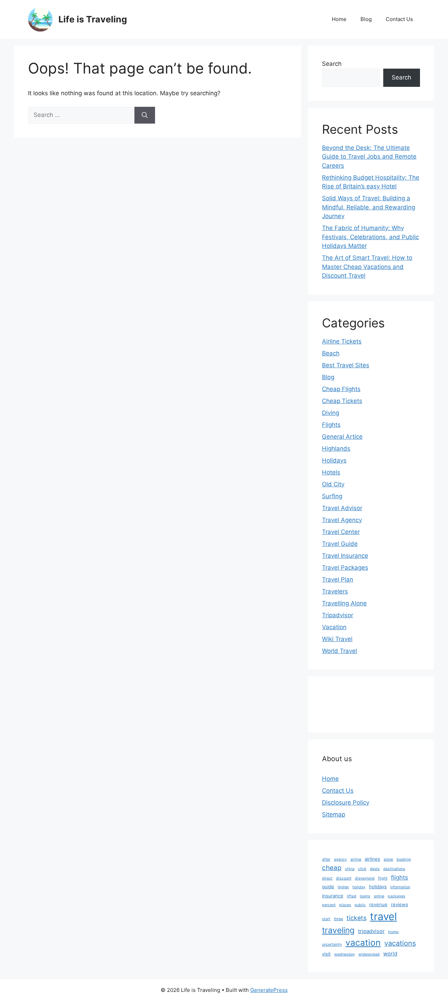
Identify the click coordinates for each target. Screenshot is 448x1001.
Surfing (332, 496)
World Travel (339, 650)
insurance (332, 895)
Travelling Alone (344, 603)
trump (393, 932)
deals (375, 869)
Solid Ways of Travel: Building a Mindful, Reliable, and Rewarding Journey (368, 207)
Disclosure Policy (345, 802)
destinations (394, 869)
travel (383, 916)
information (400, 887)
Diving (330, 412)
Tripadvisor (337, 615)
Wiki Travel (337, 638)
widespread (369, 954)
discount (343, 878)
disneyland (364, 878)
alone (388, 859)
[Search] (144, 115)
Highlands (336, 448)
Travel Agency (342, 519)
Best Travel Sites (345, 365)
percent (329, 905)
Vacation (334, 627)
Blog (366, 19)
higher (343, 887)
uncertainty (332, 944)
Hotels (331, 472)
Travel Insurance (345, 555)
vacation (363, 942)
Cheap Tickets (342, 400)
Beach (331, 353)
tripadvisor (371, 931)
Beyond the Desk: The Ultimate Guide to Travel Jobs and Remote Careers (369, 156)
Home (339, 19)
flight (382, 878)
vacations (400, 943)
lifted (351, 896)
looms (365, 896)
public (360, 905)
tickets (356, 918)
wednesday (344, 954)
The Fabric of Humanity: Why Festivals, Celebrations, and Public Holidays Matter (370, 236)
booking (404, 859)
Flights (331, 424)
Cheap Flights (341, 388)
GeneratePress (269, 990)
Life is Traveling (92, 19)
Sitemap (333, 814)
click (362, 869)
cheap (332, 868)
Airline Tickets (342, 341)
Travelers (335, 591)
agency (340, 859)
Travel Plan (337, 579)
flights (399, 877)
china (350, 869)
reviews (399, 904)
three (338, 919)
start (326, 919)
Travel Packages (345, 567)
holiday (358, 887)
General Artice (342, 436)
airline (355, 859)
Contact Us (399, 19)
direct (327, 878)
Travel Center (341, 531)
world (390, 953)
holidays (378, 886)
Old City (333, 484)
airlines (372, 859)
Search (332, 63)
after (326, 859)
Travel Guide (340, 543)
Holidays (334, 460)
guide (328, 886)
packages (396, 896)
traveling (338, 930)
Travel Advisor (342, 508)
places (345, 905)
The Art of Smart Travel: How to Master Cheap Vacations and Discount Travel (367, 266)
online (379, 896)
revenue (378, 904)
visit (326, 954)
